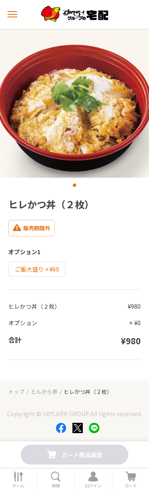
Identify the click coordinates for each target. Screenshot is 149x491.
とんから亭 (44, 391)
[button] (74, 185)
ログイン (93, 486)
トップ (16, 391)
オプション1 (24, 252)
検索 (56, 486)
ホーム (18, 486)
